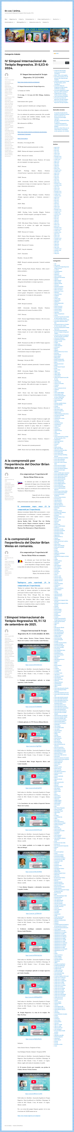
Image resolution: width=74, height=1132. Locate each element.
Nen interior (57, 805)
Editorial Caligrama (58, 504)
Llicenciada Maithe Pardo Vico (61, 700)
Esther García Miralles (59, 545)
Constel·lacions (8, 97)
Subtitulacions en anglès (60, 938)
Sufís (13, 498)
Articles (56, 315)
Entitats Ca (56, 527)
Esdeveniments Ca (58, 536)
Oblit (55, 814)
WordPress (20, 1125)
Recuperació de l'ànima (59, 877)
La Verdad (56, 671)
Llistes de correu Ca (35, 22)
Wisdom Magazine (58, 1036)
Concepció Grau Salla (59, 415)
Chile (55, 401)
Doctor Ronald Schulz (59, 482)
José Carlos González (59, 647)
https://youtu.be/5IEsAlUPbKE (34, 871)
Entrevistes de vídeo (58, 533)
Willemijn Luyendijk (59, 1035)
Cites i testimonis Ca (43, 19)
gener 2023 (56, 189)
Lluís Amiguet (57, 726)
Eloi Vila (56, 518)
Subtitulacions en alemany (60, 936)
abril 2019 (56, 245)
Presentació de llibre (59, 855)
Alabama (56, 279)
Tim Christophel (8, 153)
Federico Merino (58, 561)
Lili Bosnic (56, 680)
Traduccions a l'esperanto (60, 980)
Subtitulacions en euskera (60, 944)
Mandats (56, 735)
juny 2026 (56, 150)
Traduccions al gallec (59, 992)
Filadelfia (56, 564)
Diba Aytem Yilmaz (58, 448)
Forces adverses (58, 568)
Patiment (56, 826)
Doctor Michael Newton (59, 477)
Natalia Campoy (57, 800)
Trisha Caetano (57, 1002)
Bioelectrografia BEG (59, 359)
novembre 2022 (57, 192)
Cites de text (8, 483)
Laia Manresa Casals (59, 676)
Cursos (55, 435)
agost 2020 (56, 233)
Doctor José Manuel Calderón (61, 468)
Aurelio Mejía (57, 344)
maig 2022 (56, 202)
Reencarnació (8, 498)
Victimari (56, 1017)
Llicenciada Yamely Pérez (60, 709)
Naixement (7, 145)
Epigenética (57, 535)
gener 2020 (56, 236)
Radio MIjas (57, 870)
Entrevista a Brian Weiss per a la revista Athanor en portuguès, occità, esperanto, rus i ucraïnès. (61, 129)
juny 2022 (56, 200)
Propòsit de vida (58, 865)
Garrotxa (56, 582)
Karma (6, 118)
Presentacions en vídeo (59, 859)
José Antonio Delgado (59, 645)
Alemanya (56, 285)
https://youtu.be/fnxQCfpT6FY (34, 788)
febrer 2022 (57, 206)
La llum (56, 667)
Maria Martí (57, 756)
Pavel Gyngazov (57, 835)
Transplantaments (58, 999)
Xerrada (56, 1041)
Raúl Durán (56, 874)
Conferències (57, 417)
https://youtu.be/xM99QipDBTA (33, 997)
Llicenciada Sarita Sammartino (61, 708)
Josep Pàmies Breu (58, 653)
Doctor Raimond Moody (59, 479)
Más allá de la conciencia (60, 771)
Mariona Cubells (58, 767)
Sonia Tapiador (57, 929)
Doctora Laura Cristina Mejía (60, 491)
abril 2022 (56, 203)
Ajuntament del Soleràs (59, 277)
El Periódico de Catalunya (60, 512)
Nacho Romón (8, 144)
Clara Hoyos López (58, 409)
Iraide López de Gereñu (59, 621)
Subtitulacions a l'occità (59, 930)
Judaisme (7, 496)
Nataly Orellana (57, 802)
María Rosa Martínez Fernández (61, 758)
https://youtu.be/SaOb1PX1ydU (33, 830)
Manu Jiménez (57, 736)
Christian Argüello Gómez (60, 403)
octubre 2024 (57, 171)
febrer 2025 (57, 168)
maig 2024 (56, 177)
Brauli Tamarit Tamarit (59, 367)
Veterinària (56, 1012)
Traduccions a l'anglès (59, 979)
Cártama (56, 386)
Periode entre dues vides (59, 842)
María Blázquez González (60, 752)
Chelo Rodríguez (58, 400)
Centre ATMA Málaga (59, 392)
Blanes (55, 362)
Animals (56, 304)
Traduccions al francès (59, 991)
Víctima (11, 154)
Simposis (7, 147)
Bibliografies (57, 357)
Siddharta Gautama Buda (60, 920)
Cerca (54, 60)
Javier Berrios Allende (59, 627)
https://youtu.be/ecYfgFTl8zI (33, 746)
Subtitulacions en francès (60, 946)
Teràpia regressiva (9, 151)
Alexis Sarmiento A (58, 288)
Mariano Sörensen (58, 761)
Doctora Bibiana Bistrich (60, 483)
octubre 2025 (57, 159)
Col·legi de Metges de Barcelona (61, 414)
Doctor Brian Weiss (58, 453)
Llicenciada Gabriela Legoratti (61, 697)
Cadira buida (57, 373)
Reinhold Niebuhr (58, 882)
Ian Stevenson (57, 612)
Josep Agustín (57, 651)
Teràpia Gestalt (57, 968)
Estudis (56, 548)
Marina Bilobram (58, 762)
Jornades (56, 641)
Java (55, 626)
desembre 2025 (57, 156)
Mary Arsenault (57, 770)
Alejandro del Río (58, 283)
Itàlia (55, 624)
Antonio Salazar (58, 309)
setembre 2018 (57, 250)
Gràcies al (15, 1125)
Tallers (55, 962)
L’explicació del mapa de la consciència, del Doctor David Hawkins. (61, 125)
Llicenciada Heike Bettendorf (61, 698)
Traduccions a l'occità (59, 983)
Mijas (55, 780)
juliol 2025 (56, 162)
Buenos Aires (57, 370)
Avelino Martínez (58, 345)
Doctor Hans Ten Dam (59, 460)
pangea (6, 555)
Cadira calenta (57, 374)
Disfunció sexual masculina (60, 450)
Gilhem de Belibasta (58, 588)
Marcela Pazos (57, 741)
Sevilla (55, 915)
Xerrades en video (58, 1044)
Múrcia (56, 794)
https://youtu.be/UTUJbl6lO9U (34, 706)
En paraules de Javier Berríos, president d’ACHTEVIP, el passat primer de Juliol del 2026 (61, 114)
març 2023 (56, 186)
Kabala (10, 116)
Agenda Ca (56, 274)
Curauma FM (57, 433)
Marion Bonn (57, 764)
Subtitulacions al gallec (59, 933)
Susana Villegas (57, 956)
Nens (12, 145)
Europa (56, 550)
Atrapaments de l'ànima (59, 339)
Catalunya (56, 389)
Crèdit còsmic (57, 426)
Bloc (6, 19)
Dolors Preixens (58, 501)
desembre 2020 (57, 227)
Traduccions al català (59, 989)
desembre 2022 (57, 191)
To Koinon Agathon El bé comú (61, 976)
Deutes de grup (57, 447)
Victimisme (57, 1018)
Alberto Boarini (57, 280)
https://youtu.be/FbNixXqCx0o (34, 955)
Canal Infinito (57, 376)
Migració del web (58, 779)
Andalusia (56, 295)
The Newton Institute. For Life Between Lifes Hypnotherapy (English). (61, 78)
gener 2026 (57, 155)
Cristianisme (8, 484)
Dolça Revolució (58, 500)
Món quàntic (57, 788)
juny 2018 (56, 252)
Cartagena (56, 385)
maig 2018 (56, 253)
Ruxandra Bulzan (58, 897)
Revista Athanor (58, 888)
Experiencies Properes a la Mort (61, 556)
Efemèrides (56, 507)
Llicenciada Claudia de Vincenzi (61, 692)
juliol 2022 (56, 198)
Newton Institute (58, 809)
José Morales (57, 648)
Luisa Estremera (58, 730)
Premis (56, 853)
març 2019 (56, 247)
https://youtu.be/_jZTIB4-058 (33, 913)
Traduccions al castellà (59, 988)
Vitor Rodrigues (57, 1029)
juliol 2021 (56, 217)
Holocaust (56, 608)
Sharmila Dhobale (58, 918)
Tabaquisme (57, 961)
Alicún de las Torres (58, 291)
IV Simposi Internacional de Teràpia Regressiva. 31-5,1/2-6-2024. (27, 64)
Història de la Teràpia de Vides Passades (9, 487)
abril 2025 (56, 167)
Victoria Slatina (57, 1021)
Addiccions (56, 273)
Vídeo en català (57, 1026)
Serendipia (56, 911)
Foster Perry (57, 571)
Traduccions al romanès (59, 996)
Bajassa (56, 348)
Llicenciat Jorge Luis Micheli (60, 715)
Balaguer (56, 350)
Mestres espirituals (58, 776)
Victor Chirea (57, 1020)
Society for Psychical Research (61, 927)
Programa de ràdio (58, 861)
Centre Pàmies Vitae (58, 394)
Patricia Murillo (57, 829)
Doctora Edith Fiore (58, 485)
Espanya (56, 538)
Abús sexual (7, 81)
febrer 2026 (57, 153)
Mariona (56, 765)
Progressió (56, 862)
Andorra (56, 297)
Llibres (6, 570)
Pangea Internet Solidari (59, 823)
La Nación (56, 668)
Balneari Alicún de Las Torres (61, 351)
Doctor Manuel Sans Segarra (60, 476)
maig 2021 (56, 220)
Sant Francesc (57, 899)
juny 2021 (56, 218)
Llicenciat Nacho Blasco (59, 721)
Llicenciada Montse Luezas (60, 706)
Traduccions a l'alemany (60, 977)
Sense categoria (57, 909)
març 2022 (56, 205)
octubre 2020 (57, 230)
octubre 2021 (57, 212)
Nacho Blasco (57, 795)
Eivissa (55, 509)
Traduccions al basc (58, 986)
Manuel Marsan (57, 738)
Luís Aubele (57, 729)
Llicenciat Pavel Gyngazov (60, 723)
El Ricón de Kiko (58, 514)
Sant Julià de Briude (58, 900)
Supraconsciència (58, 955)
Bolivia (55, 365)
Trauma (6, 154)
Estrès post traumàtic (59, 547)
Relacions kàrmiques (59, 883)
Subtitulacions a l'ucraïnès (60, 932)
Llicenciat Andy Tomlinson (60, 711)
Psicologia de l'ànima (59, 868)
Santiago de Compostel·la (60, 905)
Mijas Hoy (56, 783)
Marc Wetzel (57, 739)
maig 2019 (56, 244)
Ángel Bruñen (57, 300)
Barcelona (56, 353)
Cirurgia (10, 92)
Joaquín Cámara (57, 635)
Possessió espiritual (9, 670)
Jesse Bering (57, 629)
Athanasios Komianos (59, 338)
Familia (56, 559)
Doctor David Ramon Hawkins (61, 457)
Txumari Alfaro (57, 1003)
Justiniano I (57, 661)
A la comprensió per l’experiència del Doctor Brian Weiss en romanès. (27, 542)
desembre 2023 (57, 183)
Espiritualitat (8, 565)
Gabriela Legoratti (58, 580)
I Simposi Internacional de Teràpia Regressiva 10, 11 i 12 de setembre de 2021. (25, 621)
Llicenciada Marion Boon (60, 705)
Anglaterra (56, 301)
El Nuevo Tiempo (58, 511)
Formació (56, 570)
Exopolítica (56, 554)
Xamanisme (8, 156)
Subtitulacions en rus (59, 950)
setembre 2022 (57, 195)
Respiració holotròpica (59, 886)
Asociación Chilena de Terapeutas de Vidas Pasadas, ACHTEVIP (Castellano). (61, 87)
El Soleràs (56, 515)
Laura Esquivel (57, 677)
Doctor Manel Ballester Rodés (61, 474)
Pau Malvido (57, 832)
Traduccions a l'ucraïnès (60, 985)
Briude (55, 368)
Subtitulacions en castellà (60, 939)
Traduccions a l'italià (59, 982)
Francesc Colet (57, 576)
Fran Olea (56, 573)
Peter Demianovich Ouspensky (61, 845)
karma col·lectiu (57, 665)
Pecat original (57, 836)
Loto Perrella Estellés (59, 727)
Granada (56, 592)
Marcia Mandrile (58, 742)
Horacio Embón (57, 609)
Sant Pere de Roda (58, 903)
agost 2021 (56, 215)
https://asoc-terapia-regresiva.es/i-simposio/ (29, 1115)
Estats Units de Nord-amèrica (61, 541)
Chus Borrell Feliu (58, 404)
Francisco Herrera (58, 579)
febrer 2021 (56, 224)
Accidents (56, 270)
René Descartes (57, 885)
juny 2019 (56, 242)
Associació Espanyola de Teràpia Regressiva (9, 86)
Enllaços (56, 523)
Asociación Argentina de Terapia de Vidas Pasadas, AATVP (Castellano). (61, 83)
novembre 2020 (57, 229)
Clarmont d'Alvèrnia (59, 410)
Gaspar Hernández (58, 583)
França (55, 574)
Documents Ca (57, 498)
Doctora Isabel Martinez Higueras (9, 650)
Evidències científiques (59, 553)
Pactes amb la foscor (59, 821)
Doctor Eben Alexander (59, 459)
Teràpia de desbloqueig (59, 965)
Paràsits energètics (58, 824)
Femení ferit (57, 562)
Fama (55, 557)
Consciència (57, 421)
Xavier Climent (57, 1039)
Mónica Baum (57, 789)
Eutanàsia (56, 551)
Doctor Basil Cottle (58, 451)
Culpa (55, 432)
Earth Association (58, 503)
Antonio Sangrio (58, 310)
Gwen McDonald (58, 594)
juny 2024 (56, 176)
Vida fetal (56, 1023)
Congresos (56, 420)
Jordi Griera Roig (58, 638)
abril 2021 (56, 221)
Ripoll (55, 894)
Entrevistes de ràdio (58, 529)
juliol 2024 (56, 174)
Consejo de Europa (58, 423)
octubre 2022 (57, 194)
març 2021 (56, 223)
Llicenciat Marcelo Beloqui (60, 720)
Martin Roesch (57, 768)
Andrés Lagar (57, 298)
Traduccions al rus (9, 499)
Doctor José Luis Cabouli (59, 465)
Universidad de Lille (58, 1006)
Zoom (55, 1046)
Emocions (56, 521)
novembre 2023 (57, 185)
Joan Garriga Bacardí (59, 632)
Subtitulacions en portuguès (60, 949)
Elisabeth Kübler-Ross (59, 517)
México (56, 777)
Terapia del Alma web (59, 967)
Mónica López (57, 791)
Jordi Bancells (57, 636)
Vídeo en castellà (58, 1024)
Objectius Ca (13, 19)
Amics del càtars (58, 294)
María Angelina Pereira (59, 748)
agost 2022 (56, 197)
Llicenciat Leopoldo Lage (60, 718)
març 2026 (56, 152)
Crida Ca (21, 19)
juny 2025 (56, 164)
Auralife (6, 89)
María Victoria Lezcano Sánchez (61, 759)
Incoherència (57, 615)
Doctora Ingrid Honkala (59, 486)
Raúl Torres (57, 876)
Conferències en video (59, 418)
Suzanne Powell (57, 958)
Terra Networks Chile (59, 973)
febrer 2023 (57, 188)
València (56, 1011)
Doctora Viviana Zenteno (60, 497)
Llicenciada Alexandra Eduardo (61, 688)
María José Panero (58, 753)
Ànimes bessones (58, 306)
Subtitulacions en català (59, 941)
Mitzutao (56, 785)
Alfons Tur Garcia (58, 289)
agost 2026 (56, 147)
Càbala (55, 371)
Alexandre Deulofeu (58, 286)
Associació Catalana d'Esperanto (61, 320)
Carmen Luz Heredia (59, 383)
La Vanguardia (57, 670)
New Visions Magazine (59, 808)
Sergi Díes (56, 912)
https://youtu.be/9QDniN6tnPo (34, 1039)
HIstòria (56, 598)
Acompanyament (58, 271)
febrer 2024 (57, 182)
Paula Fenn (56, 833)
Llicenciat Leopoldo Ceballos (60, 717)
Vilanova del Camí (58, 1027)
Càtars (6, 561)
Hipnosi (56, 597)
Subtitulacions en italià (59, 947)
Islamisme (7, 495)
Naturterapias (57, 803)
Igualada (56, 614)
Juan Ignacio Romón (59, 654)
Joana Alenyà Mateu (58, 633)
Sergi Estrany (57, 914)
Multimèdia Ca (9, 22)
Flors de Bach (57, 567)
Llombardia (57, 724)
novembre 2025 (57, 158)
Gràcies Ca (46, 22)
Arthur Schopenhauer (59, 313)
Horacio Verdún (58, 611)
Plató (55, 849)
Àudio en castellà (58, 341)
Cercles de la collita (58, 398)
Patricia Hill (57, 827)
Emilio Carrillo (57, 520)
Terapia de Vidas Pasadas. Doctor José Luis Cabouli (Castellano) (60, 72)
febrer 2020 (57, 235)
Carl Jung (56, 380)
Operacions (56, 820)
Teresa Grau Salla (58, 971)
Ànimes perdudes (9, 83)
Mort (55, 792)
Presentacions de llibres (59, 858)
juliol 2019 (56, 241)
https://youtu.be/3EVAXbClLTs (34, 664)
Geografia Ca (57, 585)
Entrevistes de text (58, 532)
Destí (55, 445)
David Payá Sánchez (58, 441)
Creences (56, 427)
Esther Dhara (57, 544)
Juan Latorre (57, 656)
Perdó (55, 841)
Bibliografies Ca (21, 22)
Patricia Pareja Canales (59, 830)
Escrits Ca (56, 19)
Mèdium (56, 774)
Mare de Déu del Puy (58, 747)
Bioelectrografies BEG (59, 360)
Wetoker (56, 1033)
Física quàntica (57, 565)
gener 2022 (56, 208)
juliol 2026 (56, 148)
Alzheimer (56, 292)
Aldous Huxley (57, 282)
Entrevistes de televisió (59, 530)
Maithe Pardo (57, 732)
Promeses (56, 864)
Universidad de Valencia (59, 1009)
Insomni (56, 617)
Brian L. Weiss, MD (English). (61, 75)
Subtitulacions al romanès (60, 935)
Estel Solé (56, 542)
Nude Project (57, 812)
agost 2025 (56, 161)
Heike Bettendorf (58, 595)
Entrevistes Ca (30, 19)
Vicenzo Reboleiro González (60, 1014)
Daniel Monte (57, 439)
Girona (55, 591)
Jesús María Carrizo (58, 630)
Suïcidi (55, 953)
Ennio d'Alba (57, 524)
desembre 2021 (57, 209)
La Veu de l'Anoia (58, 673)
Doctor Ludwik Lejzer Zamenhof (61, 473)
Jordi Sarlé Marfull (58, 639)
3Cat (55, 263)
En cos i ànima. (12, 11)
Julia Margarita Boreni (59, 659)
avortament (57, 347)
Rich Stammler (57, 892)
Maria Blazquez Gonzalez (60, 750)
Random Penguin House (59, 873)
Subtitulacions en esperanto (60, 942)
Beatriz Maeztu (57, 354)
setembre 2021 (57, 214)
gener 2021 (56, 226)
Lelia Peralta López (58, 679)
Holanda (56, 606)
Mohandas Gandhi (58, 786)
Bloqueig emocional (58, 363)
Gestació (7, 115)
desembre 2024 (57, 170)
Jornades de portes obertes (60, 642)
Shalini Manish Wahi (59, 917)
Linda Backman (57, 683)
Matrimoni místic (58, 773)
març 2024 (56, 180)
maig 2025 (56, 165)
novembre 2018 (57, 249)
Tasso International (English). (61, 96)
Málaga (6, 139)
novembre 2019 (57, 238)
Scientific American (58, 906)
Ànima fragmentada (58, 303)
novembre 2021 (57, 211)
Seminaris (56, 908)
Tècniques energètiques (59, 964)
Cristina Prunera (58, 430)
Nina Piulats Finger (58, 811)
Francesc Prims (57, 577)
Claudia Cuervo (57, 412)
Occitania (56, 815)
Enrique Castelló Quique (59, 526)
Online (55, 818)
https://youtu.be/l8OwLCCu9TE (33, 1093)
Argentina (56, 312)
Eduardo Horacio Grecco (59, 506)
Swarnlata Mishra (58, 959)
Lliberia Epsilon (57, 685)
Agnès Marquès (57, 276)
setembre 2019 (57, 239)
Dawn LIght (57, 442)
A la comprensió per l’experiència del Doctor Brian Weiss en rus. (27, 464)
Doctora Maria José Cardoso (60, 492)
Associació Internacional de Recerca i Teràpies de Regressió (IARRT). (61, 332)
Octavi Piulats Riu (58, 817)
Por (55, 850)
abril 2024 (56, 179)
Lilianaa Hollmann (58, 682)
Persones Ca (57, 844)
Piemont (56, 847)
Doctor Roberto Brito (59, 480)
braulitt (6, 77)
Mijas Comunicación (59, 782)
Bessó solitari (57, 356)
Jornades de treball (58, 644)
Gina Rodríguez (57, 589)
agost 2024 (56, 173)
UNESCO (56, 1005)
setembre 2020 (57, 232)
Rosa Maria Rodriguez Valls (60, 895)
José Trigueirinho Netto (59, 650)
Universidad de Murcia (59, 1008)
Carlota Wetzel (57, 382)
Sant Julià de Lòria (58, 902)
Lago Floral (56, 674)
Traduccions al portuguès (60, 994)
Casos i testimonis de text (60, 388)
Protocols (56, 867)
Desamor (56, 444)
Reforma (56, 880)
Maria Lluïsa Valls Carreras (60, 755)
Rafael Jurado (57, 871)
